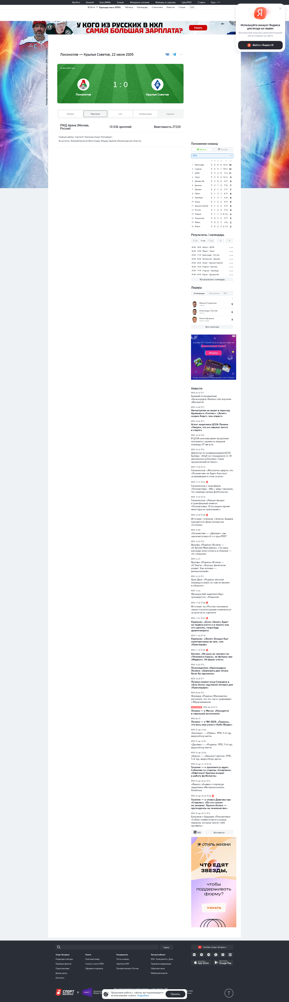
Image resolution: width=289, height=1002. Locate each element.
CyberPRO (187, 2)
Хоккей (90, 2)
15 (204, 497)
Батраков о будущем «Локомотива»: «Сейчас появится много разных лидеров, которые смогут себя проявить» (211, 821)
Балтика (198, 185)
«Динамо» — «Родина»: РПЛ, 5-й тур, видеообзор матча (212, 746)
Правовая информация (161, 964)
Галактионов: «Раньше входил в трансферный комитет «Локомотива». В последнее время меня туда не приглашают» (210, 505)
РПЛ (193, 393)
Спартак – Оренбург (210, 270)
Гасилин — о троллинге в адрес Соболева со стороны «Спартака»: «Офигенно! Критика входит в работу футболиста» (211, 771)
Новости (171, 7)
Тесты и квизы (122, 959)
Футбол (76, 2)
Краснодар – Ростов (210, 255)
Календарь (142, 7)
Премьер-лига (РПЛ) (110, 7)
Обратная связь (158, 968)
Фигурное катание (139, 2)
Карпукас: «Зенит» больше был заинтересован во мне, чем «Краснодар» (209, 641)
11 (217, 707)
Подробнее (143, 995)
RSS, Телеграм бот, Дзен (162, 959)
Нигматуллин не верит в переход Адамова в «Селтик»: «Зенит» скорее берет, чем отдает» (210, 413)
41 (204, 482)
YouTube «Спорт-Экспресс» (214, 947)
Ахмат (197, 202)
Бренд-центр (61, 973)
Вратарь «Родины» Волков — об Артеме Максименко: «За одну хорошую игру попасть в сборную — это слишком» (211, 549)
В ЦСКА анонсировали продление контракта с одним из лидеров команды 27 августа (210, 441)
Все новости (219, 832)
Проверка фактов (63, 964)
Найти (166, 947)
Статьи (182, 7)
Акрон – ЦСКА (208, 247)
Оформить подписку (94, 968)
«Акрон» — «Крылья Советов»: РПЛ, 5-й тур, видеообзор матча (211, 757)
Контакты (60, 978)
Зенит (197, 177)
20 (204, 603)
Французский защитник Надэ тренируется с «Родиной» (207, 595)
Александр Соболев (208, 311)
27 (204, 650)
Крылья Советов (157, 94)
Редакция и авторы (64, 959)
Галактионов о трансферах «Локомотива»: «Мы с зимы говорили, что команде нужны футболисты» (212, 488)
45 (204, 515)
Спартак (198, 169)
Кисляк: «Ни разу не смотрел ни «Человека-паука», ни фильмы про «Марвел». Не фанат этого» (212, 656)
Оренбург (199, 198)
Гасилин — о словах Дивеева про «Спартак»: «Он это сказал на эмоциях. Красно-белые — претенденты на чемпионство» (211, 804)
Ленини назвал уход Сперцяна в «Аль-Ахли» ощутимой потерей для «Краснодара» (212, 684)
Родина (198, 214)
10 (204, 636)
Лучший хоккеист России (127, 968)
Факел (197, 222)
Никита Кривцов (206, 318)
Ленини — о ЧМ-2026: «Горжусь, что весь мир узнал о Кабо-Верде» (211, 723)
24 (210, 796)
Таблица (129, 7)
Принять (175, 994)
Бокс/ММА (105, 2)
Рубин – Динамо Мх (210, 274)
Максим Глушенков (207, 303)
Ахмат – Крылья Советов (212, 263)
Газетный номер (92, 959)
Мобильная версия (159, 973)
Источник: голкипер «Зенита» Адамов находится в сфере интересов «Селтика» (212, 521)
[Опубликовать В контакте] (167, 54)
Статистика (157, 7)
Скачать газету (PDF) (94, 964)
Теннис (120, 2)
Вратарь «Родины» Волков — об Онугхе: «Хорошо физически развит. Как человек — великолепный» (208, 567)
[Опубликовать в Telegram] (174, 54)
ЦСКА (197, 173)
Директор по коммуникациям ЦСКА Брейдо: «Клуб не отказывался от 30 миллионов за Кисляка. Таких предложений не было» (211, 457)
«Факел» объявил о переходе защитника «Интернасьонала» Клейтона (207, 787)
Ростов (198, 210)
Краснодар (199, 165)
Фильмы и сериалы (165, 2)
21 (204, 618)
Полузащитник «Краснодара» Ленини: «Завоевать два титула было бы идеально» (209, 670)
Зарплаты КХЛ (122, 964)
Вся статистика (212, 327)
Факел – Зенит (208, 251)
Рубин (197, 194)
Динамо (198, 189)
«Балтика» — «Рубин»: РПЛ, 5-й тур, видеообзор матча (211, 734)
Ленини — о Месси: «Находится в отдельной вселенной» (210, 712)
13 (204, 467)
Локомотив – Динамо (211, 259)
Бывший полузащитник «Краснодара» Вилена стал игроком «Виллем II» (211, 399)
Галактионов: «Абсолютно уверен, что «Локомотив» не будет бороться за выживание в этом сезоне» (212, 473)
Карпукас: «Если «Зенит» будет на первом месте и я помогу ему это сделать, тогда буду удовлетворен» (210, 626)
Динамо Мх (199, 181)
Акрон (197, 226)
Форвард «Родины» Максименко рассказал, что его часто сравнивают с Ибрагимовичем (211, 698)
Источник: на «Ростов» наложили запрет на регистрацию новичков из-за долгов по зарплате (211, 609)
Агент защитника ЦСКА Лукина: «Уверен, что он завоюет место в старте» (210, 427)
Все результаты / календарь (212, 279)
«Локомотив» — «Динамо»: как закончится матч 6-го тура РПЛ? (209, 535)
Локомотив (83, 94)
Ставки (201, 2)
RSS (199, 832)
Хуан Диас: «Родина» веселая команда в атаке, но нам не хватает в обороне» (210, 582)
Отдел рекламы (62, 968)
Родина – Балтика (209, 267)
